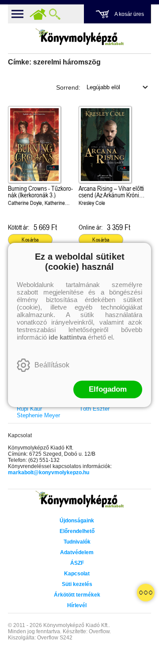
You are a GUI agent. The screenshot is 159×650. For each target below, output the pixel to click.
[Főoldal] (38, 14)
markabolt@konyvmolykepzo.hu (48, 472)
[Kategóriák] (146, 592)
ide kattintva (67, 337)
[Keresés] (55, 14)
